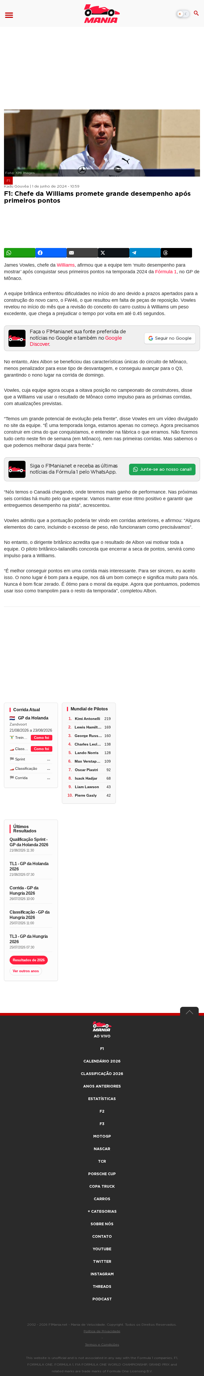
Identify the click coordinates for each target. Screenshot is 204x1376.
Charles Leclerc (89, 744)
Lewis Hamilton (89, 727)
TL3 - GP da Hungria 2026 (29, 939)
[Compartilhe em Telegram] (145, 253)
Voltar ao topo (189, 1013)
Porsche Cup (102, 1174)
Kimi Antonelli (87, 719)
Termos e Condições (102, 1344)
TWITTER (102, 1262)
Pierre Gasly (86, 795)
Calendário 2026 (102, 1061)
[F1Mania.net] (102, 13)
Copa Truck (102, 1186)
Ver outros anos (26, 971)
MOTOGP (102, 1136)
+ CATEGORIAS (102, 1212)
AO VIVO (102, 1036)
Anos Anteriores (102, 1086)
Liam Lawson (87, 787)
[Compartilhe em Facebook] (51, 253)
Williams (66, 265)
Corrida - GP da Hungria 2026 (24, 890)
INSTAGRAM (102, 1274)
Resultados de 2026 (29, 960)
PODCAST (102, 1299)
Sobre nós (102, 1224)
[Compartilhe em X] (113, 253)
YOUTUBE (102, 1249)
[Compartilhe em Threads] (176, 253)
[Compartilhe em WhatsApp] (19, 253)
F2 (102, 1111)
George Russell (89, 736)
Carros (102, 1199)
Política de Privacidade (102, 1331)
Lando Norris (87, 753)
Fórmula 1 (166, 271)
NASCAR (102, 1149)
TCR (102, 1161)
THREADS (102, 1287)
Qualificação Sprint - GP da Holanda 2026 (29, 842)
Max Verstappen (89, 761)
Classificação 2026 (102, 1074)
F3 (102, 1124)
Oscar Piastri (86, 770)
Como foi (41, 738)
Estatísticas (102, 1099)
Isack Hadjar (86, 778)
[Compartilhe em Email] (82, 253)
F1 (8, 181)
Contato (102, 1237)
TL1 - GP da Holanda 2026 (29, 866)
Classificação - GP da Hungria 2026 (30, 915)
